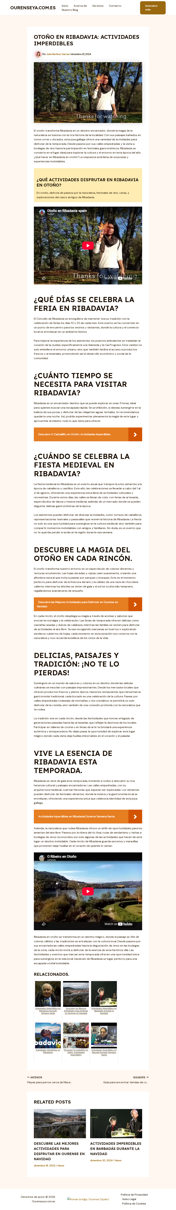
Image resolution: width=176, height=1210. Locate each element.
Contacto (115, 6)
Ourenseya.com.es (33, 7)
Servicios (97, 6)
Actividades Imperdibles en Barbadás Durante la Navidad (115, 1148)
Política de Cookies (134, 1203)
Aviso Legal (129, 1199)
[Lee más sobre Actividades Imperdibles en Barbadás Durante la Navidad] (116, 1123)
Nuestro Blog (70, 10)
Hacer (61, 1165)
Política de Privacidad (134, 1194)
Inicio (65, 6)
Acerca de (80, 6)
